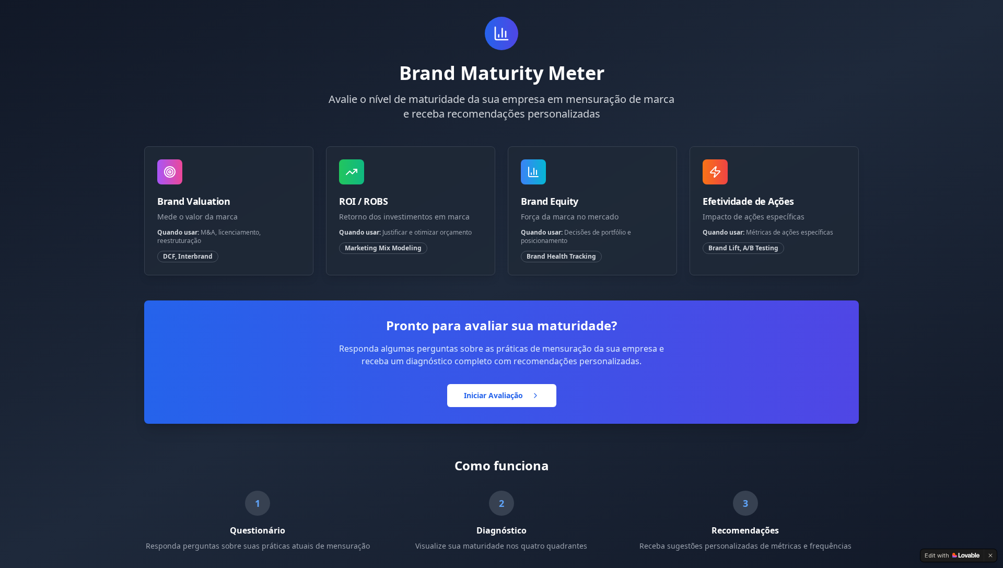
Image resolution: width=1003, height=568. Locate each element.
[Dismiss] (990, 555)
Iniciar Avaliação (493, 395)
